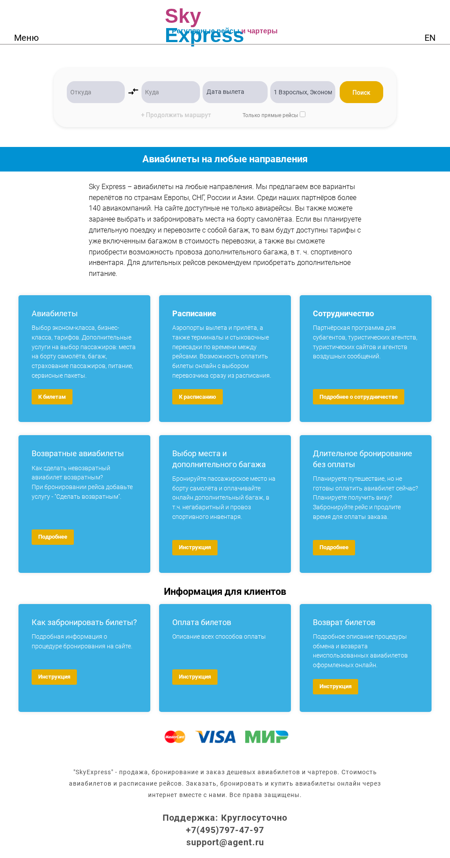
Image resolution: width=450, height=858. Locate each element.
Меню (26, 37)
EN (430, 37)
